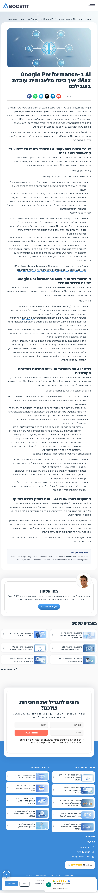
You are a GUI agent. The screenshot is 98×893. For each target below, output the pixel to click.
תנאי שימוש (69, 875)
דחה (24, 884)
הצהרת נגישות (41, 875)
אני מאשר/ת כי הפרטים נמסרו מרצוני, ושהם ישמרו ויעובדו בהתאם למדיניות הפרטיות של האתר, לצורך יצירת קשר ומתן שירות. (51, 741)
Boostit (69, 557)
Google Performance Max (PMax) (34, 111)
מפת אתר (28, 875)
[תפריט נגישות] (6, 874)
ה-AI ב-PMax (64, 287)
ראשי (88, 19)
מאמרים (80, 19)
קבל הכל (11, 884)
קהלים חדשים (28, 329)
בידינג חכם (27, 318)
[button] (58, 96)
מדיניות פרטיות (55, 875)
